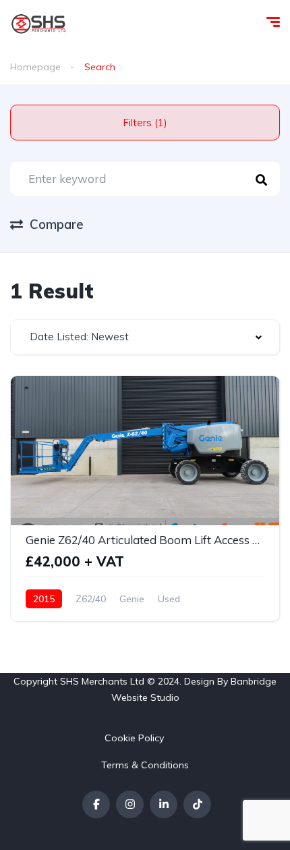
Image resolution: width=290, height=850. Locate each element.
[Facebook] (96, 804)
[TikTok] (197, 804)
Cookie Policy (134, 738)
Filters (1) (145, 122)
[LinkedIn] (163, 804)
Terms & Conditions (145, 765)
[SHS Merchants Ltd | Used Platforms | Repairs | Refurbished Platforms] (38, 23)
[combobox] (145, 337)
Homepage (35, 67)
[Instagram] (130, 804)
